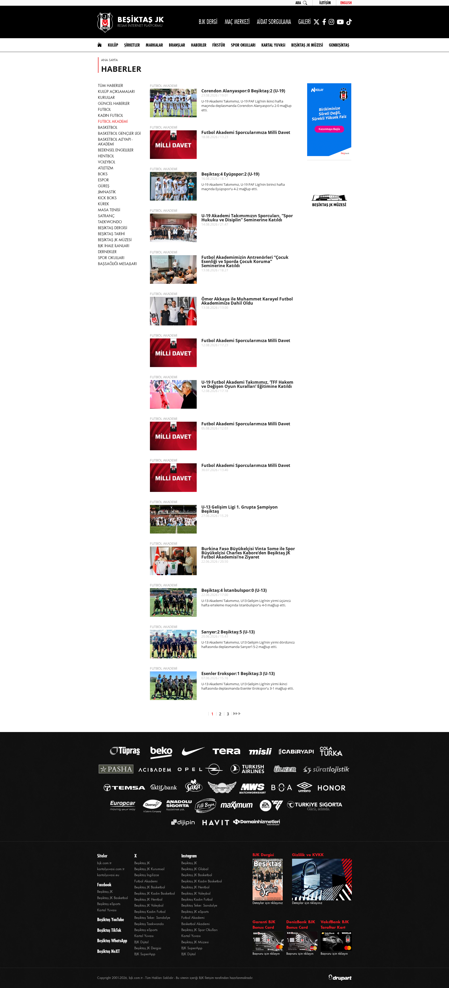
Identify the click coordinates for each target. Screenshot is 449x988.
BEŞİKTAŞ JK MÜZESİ (114, 240)
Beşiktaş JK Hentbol (148, 899)
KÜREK (103, 204)
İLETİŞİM (325, 3)
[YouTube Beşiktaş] (340, 22)
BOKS (103, 174)
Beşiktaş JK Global (194, 869)
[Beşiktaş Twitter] (316, 22)
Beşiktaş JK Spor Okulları (199, 930)
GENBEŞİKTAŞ (339, 45)
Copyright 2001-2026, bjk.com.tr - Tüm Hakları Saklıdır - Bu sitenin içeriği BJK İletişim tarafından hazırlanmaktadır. (175, 978)
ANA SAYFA (109, 60)
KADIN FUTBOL (110, 115)
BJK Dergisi (263, 854)
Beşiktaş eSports (108, 904)
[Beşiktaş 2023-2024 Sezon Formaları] (329, 235)
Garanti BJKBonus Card (264, 924)
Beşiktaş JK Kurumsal (149, 869)
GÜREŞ (103, 186)
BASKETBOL (107, 127)
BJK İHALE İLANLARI (113, 245)
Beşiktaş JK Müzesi (195, 942)
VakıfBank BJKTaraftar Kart (335, 924)
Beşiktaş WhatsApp (112, 941)
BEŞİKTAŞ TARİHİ (111, 234)
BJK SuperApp (144, 954)
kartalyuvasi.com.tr (110, 869)
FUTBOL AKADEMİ (113, 121)
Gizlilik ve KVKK (308, 854)
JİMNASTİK (107, 192)
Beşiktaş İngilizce (146, 875)
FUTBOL (104, 109)
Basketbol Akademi (195, 924)
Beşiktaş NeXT (108, 951)
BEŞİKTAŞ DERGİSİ (112, 228)
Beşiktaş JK (105, 891)
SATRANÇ (106, 216)
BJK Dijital (141, 942)
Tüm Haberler (110, 85)
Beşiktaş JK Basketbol (112, 898)
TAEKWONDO (110, 222)
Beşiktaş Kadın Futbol (150, 911)
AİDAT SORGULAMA (274, 21)
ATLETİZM (105, 168)
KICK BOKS (107, 198)
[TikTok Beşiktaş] (349, 22)
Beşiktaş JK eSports (195, 911)
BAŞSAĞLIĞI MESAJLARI (117, 263)
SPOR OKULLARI (111, 257)
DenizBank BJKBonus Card (300, 924)
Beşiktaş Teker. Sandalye (152, 917)
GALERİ (304, 21)
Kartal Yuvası (106, 910)
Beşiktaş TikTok (109, 930)
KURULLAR (106, 97)
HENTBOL (106, 156)
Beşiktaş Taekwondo (149, 924)
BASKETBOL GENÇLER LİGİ (119, 133)
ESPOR (103, 180)
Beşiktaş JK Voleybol (148, 905)
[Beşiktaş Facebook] (324, 22)
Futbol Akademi (145, 881)
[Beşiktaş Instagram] (331, 22)
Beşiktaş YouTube (110, 919)
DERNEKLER (107, 251)
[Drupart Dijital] (340, 977)
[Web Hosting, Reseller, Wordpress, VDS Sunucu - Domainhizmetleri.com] (255, 822)
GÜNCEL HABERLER (114, 103)
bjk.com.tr (104, 863)
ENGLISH (346, 3)
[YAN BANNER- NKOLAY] (329, 120)
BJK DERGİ (208, 21)
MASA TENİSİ (109, 210)
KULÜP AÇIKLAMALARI (116, 91)
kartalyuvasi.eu (108, 875)
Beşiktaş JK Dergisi (147, 948)
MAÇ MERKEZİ (237, 21)
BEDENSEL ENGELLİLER (116, 150)
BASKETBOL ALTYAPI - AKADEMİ (115, 141)
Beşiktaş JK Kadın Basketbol (154, 893)
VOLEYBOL (106, 162)
